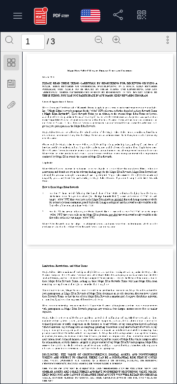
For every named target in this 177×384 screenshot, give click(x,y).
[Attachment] (11, 105)
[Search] (9, 40)
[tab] (11, 64)
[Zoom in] (116, 40)
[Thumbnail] (11, 62)
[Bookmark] (11, 84)
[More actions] (168, 40)
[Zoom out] (99, 40)
